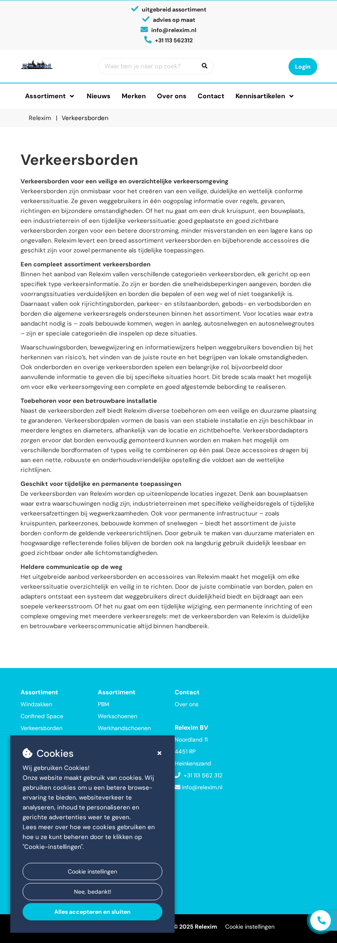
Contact (211, 96)
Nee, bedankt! (92, 891)
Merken (134, 96)
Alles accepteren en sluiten (92, 911)
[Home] (53, 64)
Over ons (172, 96)
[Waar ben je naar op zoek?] (205, 66)
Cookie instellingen (92, 871)
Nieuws (99, 96)
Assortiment (45, 96)
